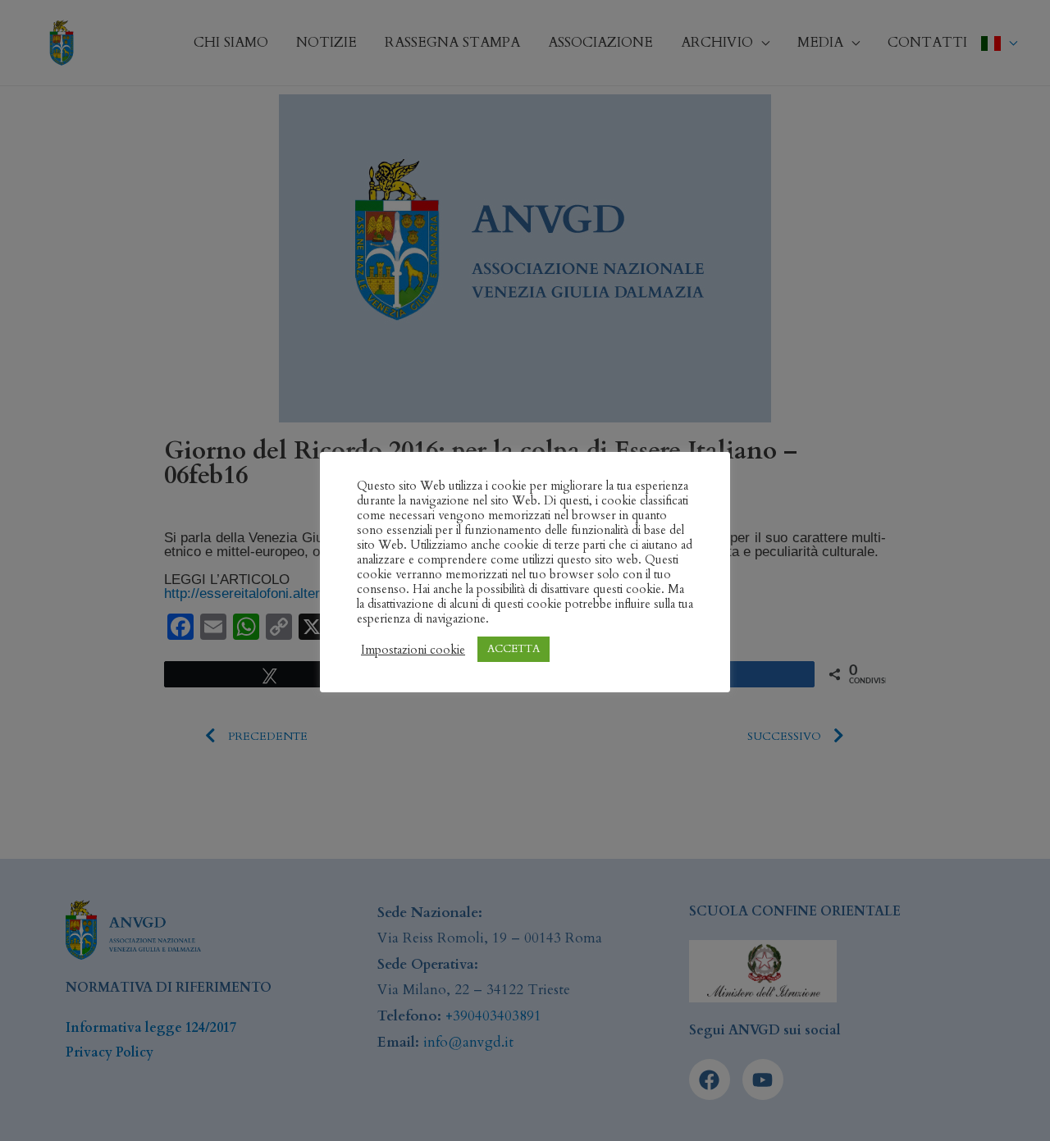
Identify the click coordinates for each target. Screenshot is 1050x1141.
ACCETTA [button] (513, 648)
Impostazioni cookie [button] (413, 649)
